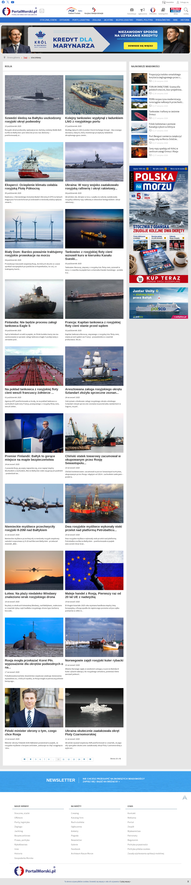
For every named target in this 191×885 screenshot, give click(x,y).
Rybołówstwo (163, 20)
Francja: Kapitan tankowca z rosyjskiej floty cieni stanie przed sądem (93, 324)
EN (42, 11)
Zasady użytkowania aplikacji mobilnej (146, 853)
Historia (185, 20)
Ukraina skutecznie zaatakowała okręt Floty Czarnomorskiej (92, 732)
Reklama (132, 817)
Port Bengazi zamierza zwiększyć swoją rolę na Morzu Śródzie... (165, 138)
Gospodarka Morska (23, 858)
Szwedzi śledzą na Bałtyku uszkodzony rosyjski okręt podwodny (33, 119)
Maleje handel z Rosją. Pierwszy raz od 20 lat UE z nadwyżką (93, 595)
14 (79, 759)
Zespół (131, 826)
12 (68, 759)
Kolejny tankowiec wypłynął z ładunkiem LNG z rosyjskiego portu (94, 119)
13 (74, 759)
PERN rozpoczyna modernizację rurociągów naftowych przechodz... (166, 101)
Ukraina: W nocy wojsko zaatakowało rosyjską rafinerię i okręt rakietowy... (92, 186)
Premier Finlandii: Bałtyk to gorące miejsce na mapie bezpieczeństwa (30, 457)
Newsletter (76, 840)
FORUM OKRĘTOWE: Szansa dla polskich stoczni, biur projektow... (165, 88)
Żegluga (96, 20)
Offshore (64, 20)
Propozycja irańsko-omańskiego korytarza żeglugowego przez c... (165, 76)
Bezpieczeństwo (124, 20)
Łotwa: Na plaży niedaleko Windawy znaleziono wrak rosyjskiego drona (30, 595)
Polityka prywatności (138, 844)
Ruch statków (77, 822)
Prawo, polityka (144, 20)
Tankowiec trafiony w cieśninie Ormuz (164, 113)
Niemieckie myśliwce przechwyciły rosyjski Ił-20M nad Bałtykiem (30, 528)
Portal (131, 822)
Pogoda (74, 835)
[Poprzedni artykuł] (31, 759)
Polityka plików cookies (139, 849)
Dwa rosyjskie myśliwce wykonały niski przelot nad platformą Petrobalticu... (93, 528)
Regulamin (133, 840)
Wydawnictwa (134, 831)
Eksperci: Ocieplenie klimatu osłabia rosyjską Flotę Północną (31, 186)
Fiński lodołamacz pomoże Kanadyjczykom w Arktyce (162, 125)
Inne (175, 20)
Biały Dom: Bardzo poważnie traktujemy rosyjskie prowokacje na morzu (34, 253)
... (53, 759)
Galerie (74, 844)
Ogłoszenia (76, 826)
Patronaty (132, 835)
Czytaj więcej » (125, 881)
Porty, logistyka (80, 20)
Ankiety (74, 831)
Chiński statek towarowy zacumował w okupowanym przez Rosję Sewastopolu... (93, 459)
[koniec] (90, 759)
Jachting (108, 20)
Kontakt (132, 813)
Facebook (75, 849)
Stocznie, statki (48, 20)
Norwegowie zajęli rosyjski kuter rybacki (94, 660)
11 (63, 759)
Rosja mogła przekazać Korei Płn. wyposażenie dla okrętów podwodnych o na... (34, 664)
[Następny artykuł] (85, 759)
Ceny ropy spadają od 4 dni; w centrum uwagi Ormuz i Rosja (163, 150)
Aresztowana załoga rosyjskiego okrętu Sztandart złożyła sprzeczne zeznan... (93, 390)
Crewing (75, 813)
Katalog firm (77, 817)
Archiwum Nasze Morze (82, 853)
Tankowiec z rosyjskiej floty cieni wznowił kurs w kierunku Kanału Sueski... (88, 255)
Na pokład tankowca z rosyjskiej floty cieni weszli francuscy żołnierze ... (31, 390)
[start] (25, 759)
